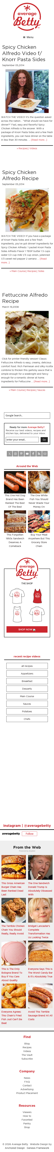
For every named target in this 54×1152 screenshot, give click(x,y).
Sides (41, 271)
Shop (27, 1127)
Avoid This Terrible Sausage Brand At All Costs (40, 1015)
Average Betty (27, 16)
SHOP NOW (25, 629)
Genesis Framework (38, 1148)
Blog (27, 1043)
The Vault (27, 1055)
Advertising (27, 1089)
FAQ (27, 1081)
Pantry (27, 1123)
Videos (33, 148)
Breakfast (27, 681)
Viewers (27, 1112)
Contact (27, 1085)
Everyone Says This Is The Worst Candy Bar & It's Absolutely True (40, 973)
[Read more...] (39, 139)
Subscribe (27, 1058)
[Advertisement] (25, 771)
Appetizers (27, 673)
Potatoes (27, 711)
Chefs (27, 719)
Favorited (27, 1119)
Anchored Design (15, 1148)
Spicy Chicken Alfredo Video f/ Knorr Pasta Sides (23, 53)
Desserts (27, 688)
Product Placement (27, 1093)
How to (27, 1116)
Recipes (23, 148)
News (27, 1078)
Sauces (41, 390)
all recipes (27, 666)
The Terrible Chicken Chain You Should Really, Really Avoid (13, 930)
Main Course (18, 271)
